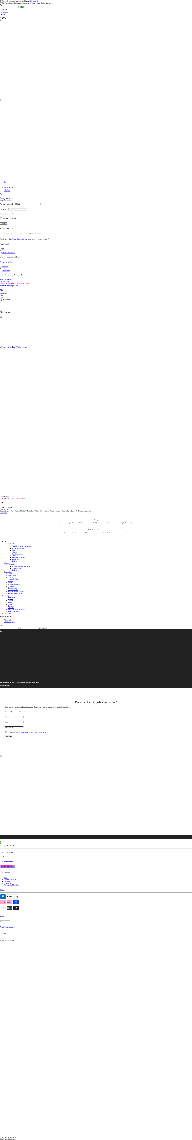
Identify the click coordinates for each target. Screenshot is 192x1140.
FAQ (4, 14)
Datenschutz (8, 883)
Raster (2, 297)
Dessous (14, 545)
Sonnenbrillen (12, 588)
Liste (1, 295)
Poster (10, 602)
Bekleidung (11, 543)
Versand (5, 509)
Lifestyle (7, 595)
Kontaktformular (6, 862)
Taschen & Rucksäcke (15, 593)
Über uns (7, 191)
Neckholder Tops (17, 554)
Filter (1, 290)
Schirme (10, 582)
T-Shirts (14, 561)
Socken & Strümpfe (18, 557)
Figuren (10, 599)
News (6, 189)
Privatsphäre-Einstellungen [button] (12, 885)
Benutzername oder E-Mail (11, 204)
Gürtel (10, 573)
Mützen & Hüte (13, 579)
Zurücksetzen (42, 628)
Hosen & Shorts (17, 568)
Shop (5, 182)
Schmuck (11, 586)
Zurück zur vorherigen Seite (9, 286)
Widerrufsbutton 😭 (7, 866)
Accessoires (8, 572)
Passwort (4, 209)
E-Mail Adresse (6, 229)
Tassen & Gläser (13, 611)
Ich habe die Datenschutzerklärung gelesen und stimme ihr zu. (26, 732)
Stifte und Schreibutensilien (16, 609)
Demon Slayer (9, 622)
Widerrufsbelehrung (10, 879)
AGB (6, 878)
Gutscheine (7, 613)
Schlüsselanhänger (14, 584)
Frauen (6, 541)
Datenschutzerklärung (19, 239)
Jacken (14, 550)
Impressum (7, 881)
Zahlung (2, 890)
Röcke (14, 556)
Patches (10, 581)
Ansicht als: (3, 294)
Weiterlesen (3, 513)
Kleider (14, 552)
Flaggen (10, 600)
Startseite (3, 281)
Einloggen (3, 223)
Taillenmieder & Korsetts (16, 591)
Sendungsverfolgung (7, 927)
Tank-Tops (15, 559)
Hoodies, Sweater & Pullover (21, 547)
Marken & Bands (9, 187)
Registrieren (4, 244)
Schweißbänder (13, 590)
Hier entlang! (34, 1)
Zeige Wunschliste (6, 262)
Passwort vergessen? (6, 214)
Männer (6, 563)
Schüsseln (11, 606)
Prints (10, 604)
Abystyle (8, 620)
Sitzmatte (11, 608)
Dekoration (11, 597)
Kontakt (5, 12)
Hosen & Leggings (18, 548)
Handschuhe (12, 575)
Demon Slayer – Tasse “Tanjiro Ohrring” (13, 498)
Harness (10, 577)
